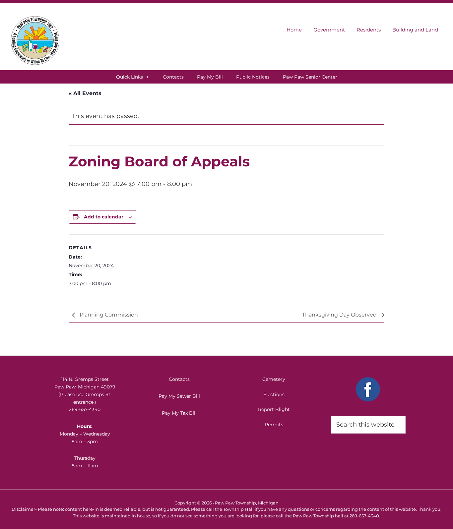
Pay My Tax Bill (179, 413)
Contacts (173, 77)
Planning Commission (108, 315)
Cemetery (273, 379)
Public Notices (253, 77)
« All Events (85, 93)
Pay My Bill (210, 77)
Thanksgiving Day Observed (340, 315)
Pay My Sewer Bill (179, 396)
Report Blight (274, 409)
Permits (274, 425)
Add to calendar (103, 217)
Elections (274, 394)
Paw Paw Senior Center (310, 77)
